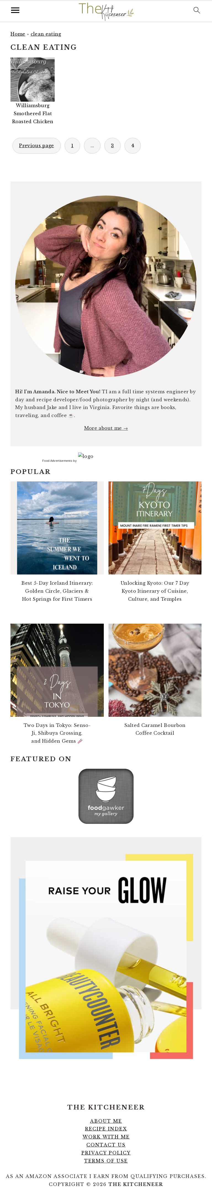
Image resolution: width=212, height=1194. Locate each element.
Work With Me (106, 1137)
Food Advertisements (57, 460)
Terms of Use (106, 1161)
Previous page (36, 145)
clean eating (46, 34)
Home (17, 34)
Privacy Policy (106, 1153)
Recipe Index (106, 1129)
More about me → (106, 428)
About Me (106, 1121)
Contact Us (106, 1145)
